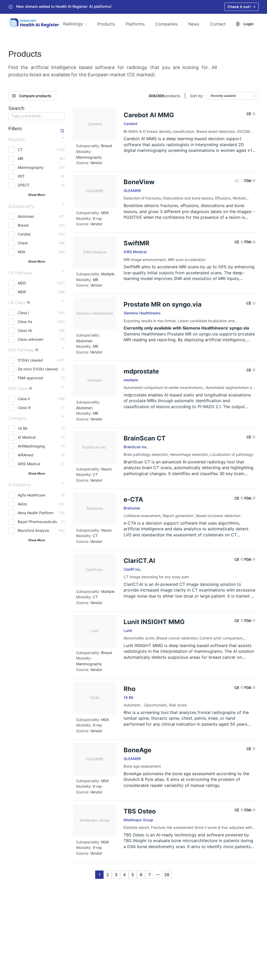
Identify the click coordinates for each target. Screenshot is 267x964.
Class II (24, 398)
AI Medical (26, 437)
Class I (23, 312)
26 (166, 874)
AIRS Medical (29, 464)
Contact (218, 24)
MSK (22, 252)
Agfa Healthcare (31, 495)
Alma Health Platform (35, 513)
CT (20, 149)
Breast (23, 225)
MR (20, 158)
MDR (22, 292)
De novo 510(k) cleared (38, 369)
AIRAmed (25, 455)
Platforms (135, 24)
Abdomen (26, 216)
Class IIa (25, 321)
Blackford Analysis (33, 530)
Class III (24, 407)
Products (106, 24)
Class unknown (30, 339)
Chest (23, 243)
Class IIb (25, 330)
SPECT (23, 185)
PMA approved (30, 378)
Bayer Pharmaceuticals (37, 521)
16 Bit (22, 428)
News (193, 24)
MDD (22, 283)
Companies (166, 24)
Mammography (31, 167)
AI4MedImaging (31, 446)
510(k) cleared (30, 360)
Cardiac (24, 234)
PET (21, 176)
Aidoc (22, 504)
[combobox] (233, 96)
